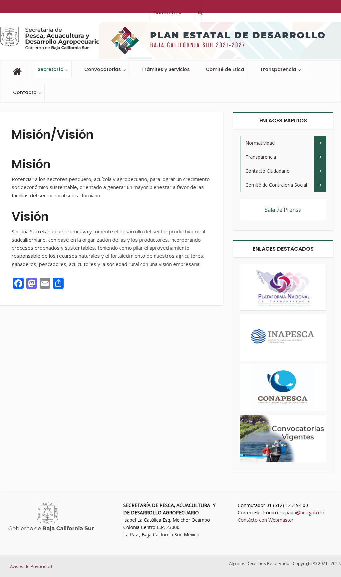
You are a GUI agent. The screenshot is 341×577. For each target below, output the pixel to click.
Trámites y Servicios (166, 69)
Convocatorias (102, 69)
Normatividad (260, 143)
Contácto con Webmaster (265, 520)
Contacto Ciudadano (267, 171)
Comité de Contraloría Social (276, 185)
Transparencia (278, 69)
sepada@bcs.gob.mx (302, 512)
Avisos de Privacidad (31, 566)
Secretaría (51, 69)
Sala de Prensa (283, 209)
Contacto (25, 92)
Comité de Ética (225, 69)
